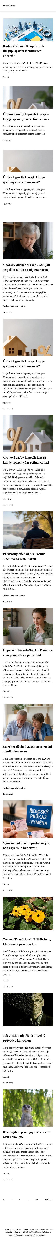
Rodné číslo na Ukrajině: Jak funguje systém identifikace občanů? (23, 51)
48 (37, 1199)
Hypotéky (7, 140)
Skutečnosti (9, 5)
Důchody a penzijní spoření (14, 306)
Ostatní (6, 77)
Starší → (49, 1199)
